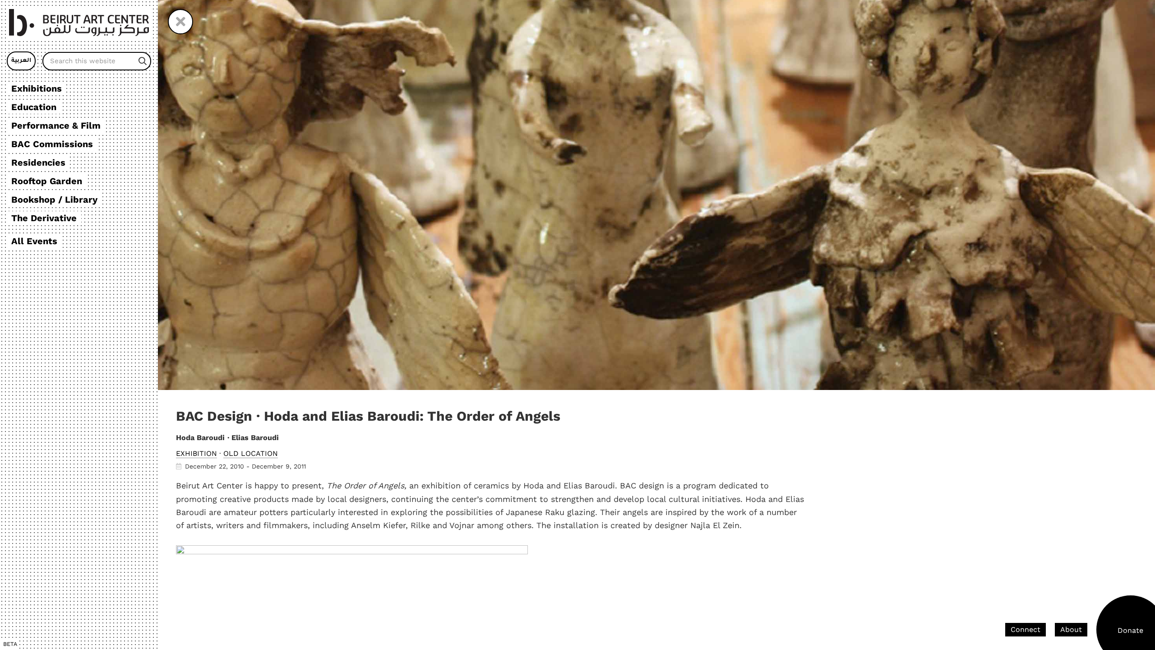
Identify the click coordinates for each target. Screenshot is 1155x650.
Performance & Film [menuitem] (56, 125)
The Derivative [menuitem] (44, 218)
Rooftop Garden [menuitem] (46, 181)
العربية (21, 61)
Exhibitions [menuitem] (36, 88)
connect (1025, 629)
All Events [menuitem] (34, 241)
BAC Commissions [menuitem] (52, 144)
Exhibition (196, 453)
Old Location (250, 453)
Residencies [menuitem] (38, 162)
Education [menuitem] (33, 107)
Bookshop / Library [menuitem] (54, 199)
